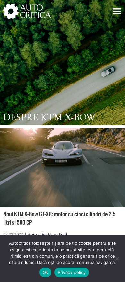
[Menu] (117, 11)
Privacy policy (72, 272)
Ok (45, 272)
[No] (117, 258)
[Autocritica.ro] (27, 11)
